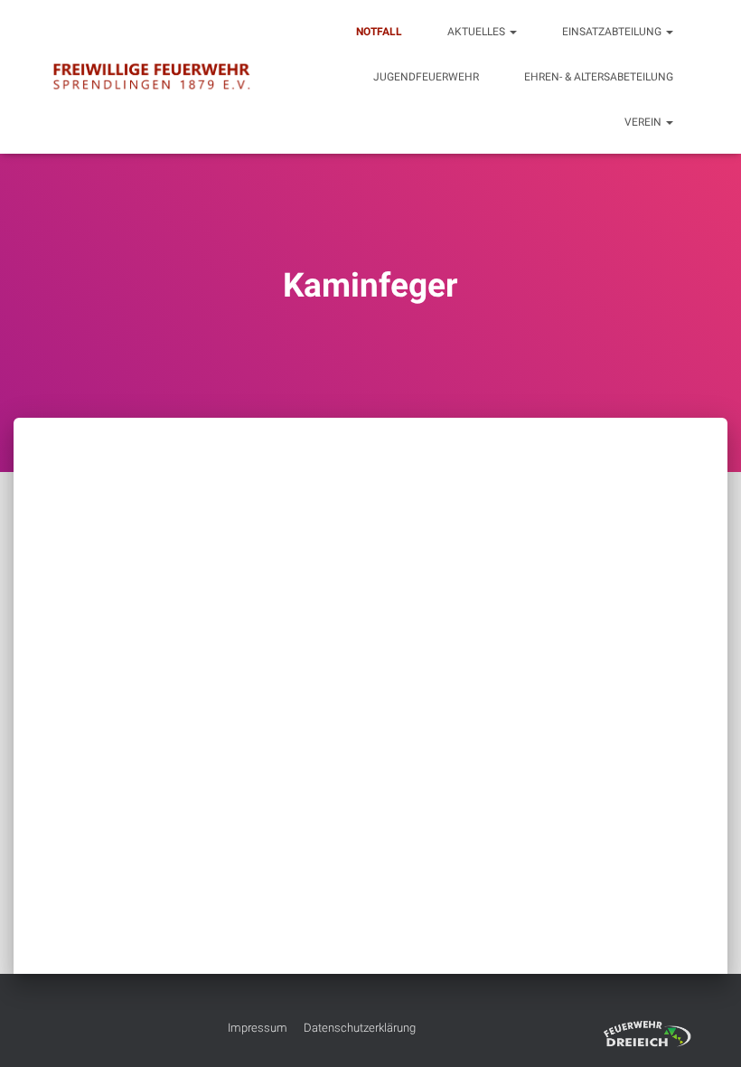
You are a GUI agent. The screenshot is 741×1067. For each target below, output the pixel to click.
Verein (644, 122)
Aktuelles (477, 31)
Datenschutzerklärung (360, 1027)
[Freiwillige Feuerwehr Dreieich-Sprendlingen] (151, 77)
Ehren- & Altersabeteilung (598, 77)
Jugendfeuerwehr (426, 77)
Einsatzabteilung (613, 31)
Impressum (257, 1027)
